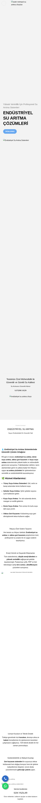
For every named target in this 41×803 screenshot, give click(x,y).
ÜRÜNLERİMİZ (10, 131)
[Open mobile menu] (4, 3)
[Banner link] (20, 779)
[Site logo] (20, 3)
